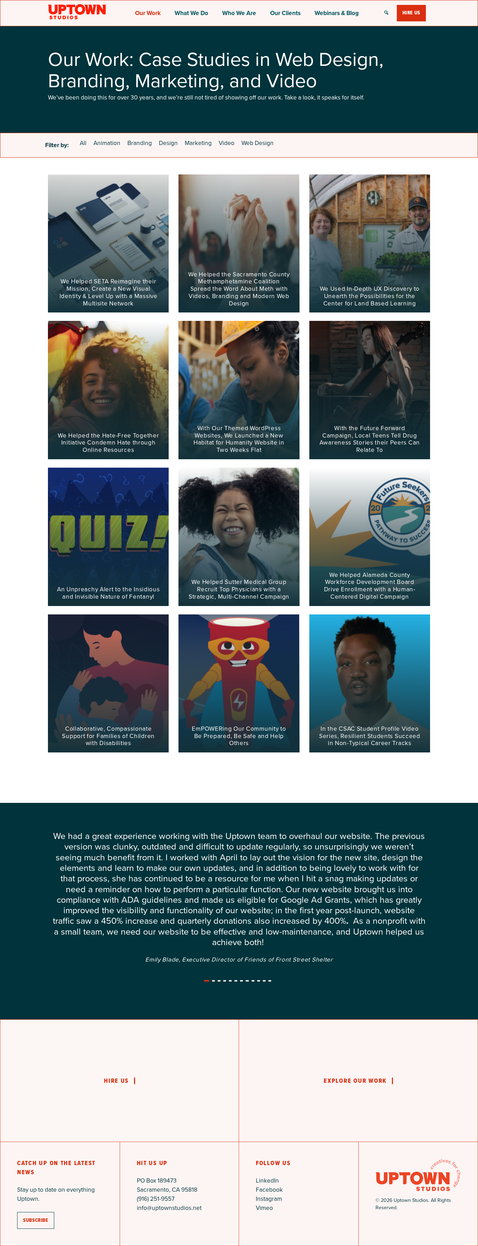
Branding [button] (139, 143)
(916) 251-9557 (156, 1135)
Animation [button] (106, 143)
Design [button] (168, 143)
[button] (386, 13)
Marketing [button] (198, 143)
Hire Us (411, 12)
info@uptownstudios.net (169, 1144)
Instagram (269, 1135)
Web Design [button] (257, 143)
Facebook (269, 1125)
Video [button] (226, 143)
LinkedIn (267, 1116)
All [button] (83, 143)
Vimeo (264, 1144)
